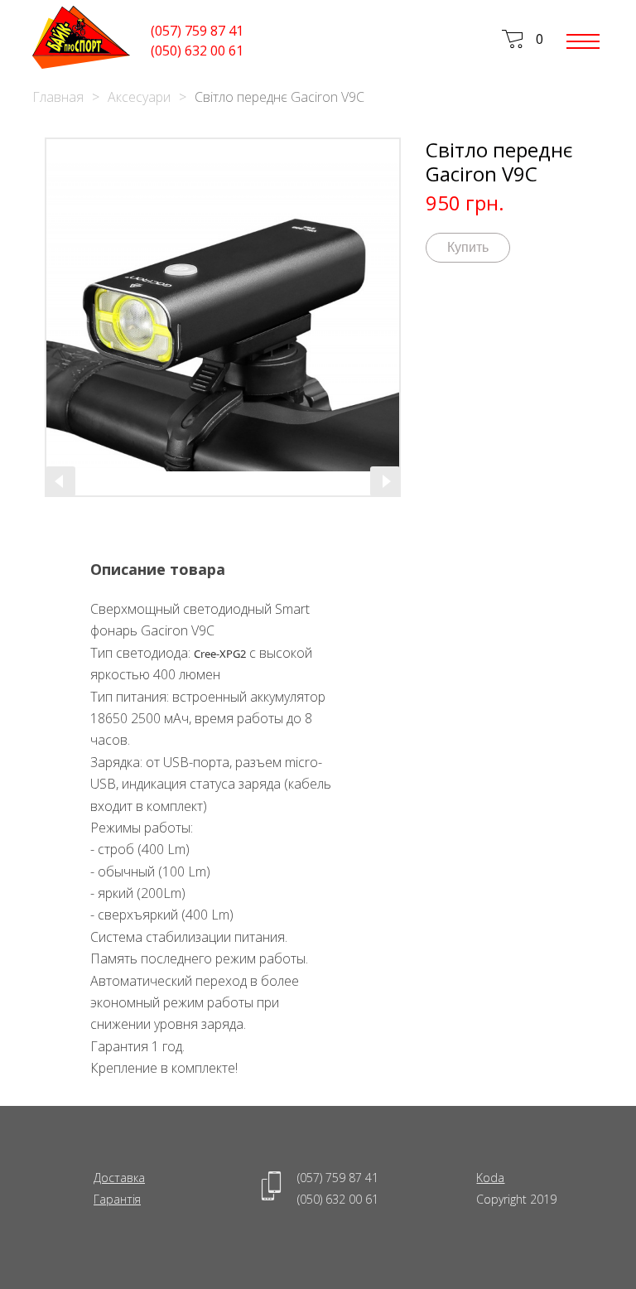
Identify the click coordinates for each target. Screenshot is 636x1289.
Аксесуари (139, 97)
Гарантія (117, 1199)
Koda (490, 1177)
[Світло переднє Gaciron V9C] (222, 317)
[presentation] (60, 481)
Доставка (119, 1177)
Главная (58, 97)
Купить (468, 247)
